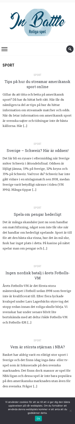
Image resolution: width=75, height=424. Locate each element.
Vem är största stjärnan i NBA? (37, 346)
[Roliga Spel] (37, 21)
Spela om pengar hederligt (37, 214)
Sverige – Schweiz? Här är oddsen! (37, 150)
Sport (38, 74)
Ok (38, 418)
